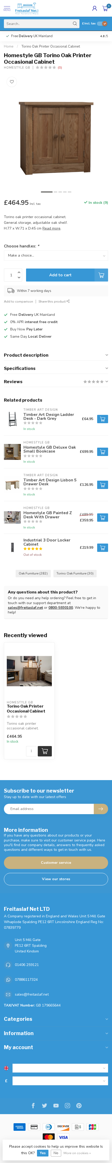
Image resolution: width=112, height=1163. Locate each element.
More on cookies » (77, 1153)
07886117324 (26, 979)
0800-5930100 (60, 607)
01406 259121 (27, 964)
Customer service (56, 862)
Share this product (52, 301)
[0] (105, 8)
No (56, 1153)
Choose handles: (21, 246)
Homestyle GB (17, 67)
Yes (43, 1153)
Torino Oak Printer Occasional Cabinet (50, 46)
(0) (60, 67)
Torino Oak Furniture (75, 573)
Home (9, 46)
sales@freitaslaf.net (25, 607)
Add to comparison (18, 301)
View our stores (56, 879)
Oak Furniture (33, 573)
